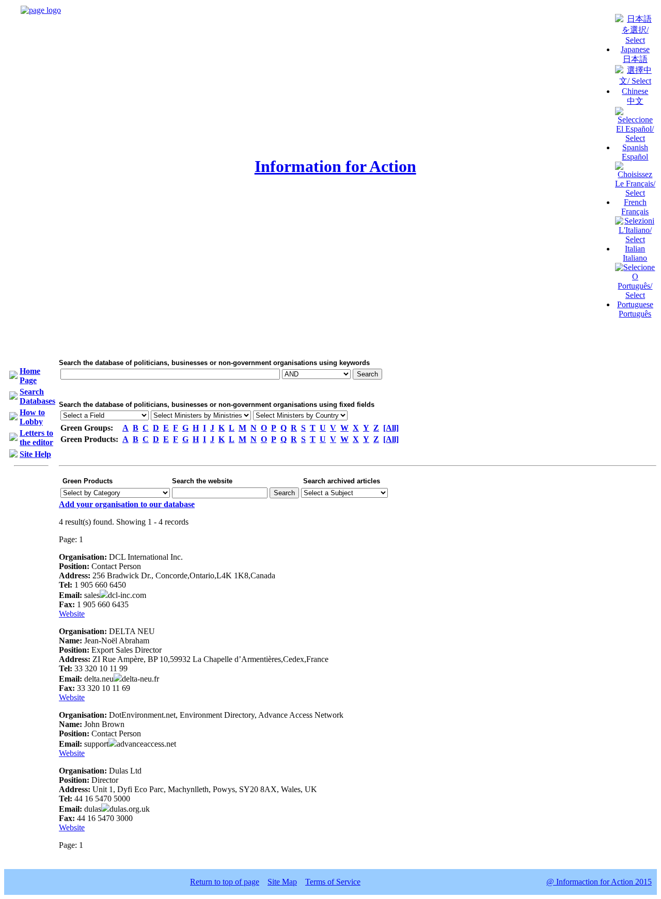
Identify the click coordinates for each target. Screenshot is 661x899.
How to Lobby (32, 417)
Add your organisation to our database (127, 504)
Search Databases (37, 396)
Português (635, 313)
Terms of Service (332, 881)
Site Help (35, 454)
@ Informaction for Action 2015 (599, 881)
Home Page (30, 376)
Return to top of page (224, 881)
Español (635, 156)
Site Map (282, 881)
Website (72, 613)
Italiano (635, 258)
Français (635, 211)
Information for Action (335, 166)
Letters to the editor (36, 438)
